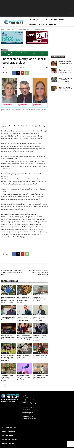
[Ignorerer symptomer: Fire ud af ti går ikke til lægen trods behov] (40, 290)
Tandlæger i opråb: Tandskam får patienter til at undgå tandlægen (24, 319)
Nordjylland (37, 332)
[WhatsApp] (27, 73)
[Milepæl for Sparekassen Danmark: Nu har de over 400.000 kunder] (40, 310)
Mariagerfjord (10, 29)
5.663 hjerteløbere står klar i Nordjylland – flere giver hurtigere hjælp (40, 377)
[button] (70, 14)
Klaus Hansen (7, 67)
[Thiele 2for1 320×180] (37, 43)
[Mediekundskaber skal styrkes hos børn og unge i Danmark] (24, 348)
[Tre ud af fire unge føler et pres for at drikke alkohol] (8, 310)
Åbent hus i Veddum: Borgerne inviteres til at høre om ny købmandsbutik (38, 272)
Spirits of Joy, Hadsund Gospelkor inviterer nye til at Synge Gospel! (65, 63)
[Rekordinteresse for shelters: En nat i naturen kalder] (8, 328)
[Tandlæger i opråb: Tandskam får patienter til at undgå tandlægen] (24, 310)
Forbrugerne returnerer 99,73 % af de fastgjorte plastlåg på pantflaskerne (24, 377)
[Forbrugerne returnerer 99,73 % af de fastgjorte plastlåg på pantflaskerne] (24, 368)
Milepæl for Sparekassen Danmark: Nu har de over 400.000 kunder (40, 319)
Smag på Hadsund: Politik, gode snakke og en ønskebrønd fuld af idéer (11, 272)
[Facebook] (14, 73)
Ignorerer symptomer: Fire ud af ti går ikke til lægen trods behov (40, 299)
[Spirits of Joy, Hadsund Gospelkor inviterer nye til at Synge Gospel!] (54, 63)
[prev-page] (2, 385)
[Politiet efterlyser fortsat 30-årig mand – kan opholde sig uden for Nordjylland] (40, 328)
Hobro (3, 373)
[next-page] (5, 385)
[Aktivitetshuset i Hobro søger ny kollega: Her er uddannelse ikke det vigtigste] (8, 368)
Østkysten (4, 294)
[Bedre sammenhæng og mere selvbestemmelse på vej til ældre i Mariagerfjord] (24, 328)
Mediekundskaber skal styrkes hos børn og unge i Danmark (24, 357)
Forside (3, 29)
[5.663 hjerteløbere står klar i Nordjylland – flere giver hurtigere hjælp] (40, 368)
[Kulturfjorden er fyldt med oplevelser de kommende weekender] (40, 348)
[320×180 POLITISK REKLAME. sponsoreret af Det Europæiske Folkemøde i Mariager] (12, 43)
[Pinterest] (22, 73)
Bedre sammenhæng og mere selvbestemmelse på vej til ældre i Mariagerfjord (24, 337)
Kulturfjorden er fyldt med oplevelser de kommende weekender (40, 357)
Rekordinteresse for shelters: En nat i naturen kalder (8, 337)
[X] (18, 73)
